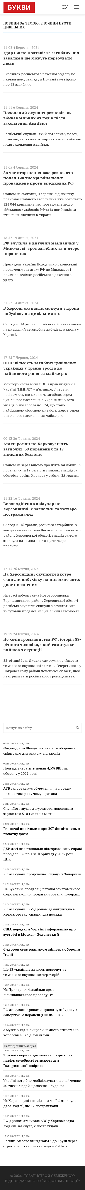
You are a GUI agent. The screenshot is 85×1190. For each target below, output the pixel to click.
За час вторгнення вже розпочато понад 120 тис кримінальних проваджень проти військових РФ (38, 178)
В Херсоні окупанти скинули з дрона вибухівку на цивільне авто (41, 310)
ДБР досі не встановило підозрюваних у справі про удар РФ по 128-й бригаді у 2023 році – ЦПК (42, 854)
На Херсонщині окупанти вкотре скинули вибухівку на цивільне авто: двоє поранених (41, 579)
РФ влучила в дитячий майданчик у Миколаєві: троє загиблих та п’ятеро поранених (41, 248)
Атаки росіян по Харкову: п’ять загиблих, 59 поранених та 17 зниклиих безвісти (35, 449)
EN (65, 7)
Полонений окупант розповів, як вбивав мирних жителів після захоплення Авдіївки (37, 118)
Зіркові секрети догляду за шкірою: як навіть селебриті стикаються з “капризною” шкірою (38, 1060)
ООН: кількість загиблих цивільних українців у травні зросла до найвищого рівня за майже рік (39, 368)
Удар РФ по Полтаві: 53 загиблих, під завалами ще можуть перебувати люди (41, 58)
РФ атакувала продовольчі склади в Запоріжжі (42, 874)
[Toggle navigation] (76, 7)
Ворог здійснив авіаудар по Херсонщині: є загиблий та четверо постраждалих (39, 509)
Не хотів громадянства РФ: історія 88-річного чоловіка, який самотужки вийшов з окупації (42, 644)
